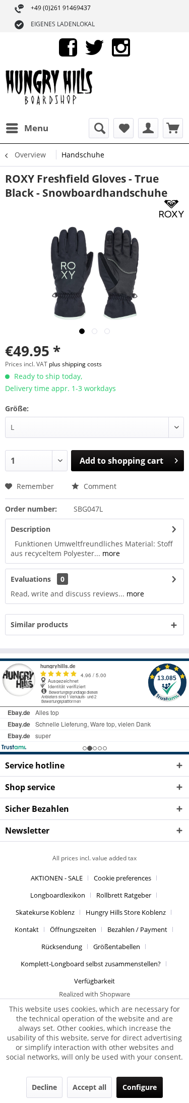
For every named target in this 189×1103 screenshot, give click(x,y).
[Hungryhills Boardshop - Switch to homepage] (50, 90)
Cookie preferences (122, 878)
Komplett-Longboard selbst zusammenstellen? (91, 963)
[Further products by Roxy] (171, 208)
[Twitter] (94, 46)
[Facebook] (68, 46)
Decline (44, 1087)
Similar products (39, 624)
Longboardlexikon (57, 895)
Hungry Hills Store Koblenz (126, 912)
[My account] (148, 128)
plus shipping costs (75, 364)
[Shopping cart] (173, 128)
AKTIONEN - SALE (57, 878)
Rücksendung (61, 946)
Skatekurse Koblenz (45, 912)
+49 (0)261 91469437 (61, 8)
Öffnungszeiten (73, 929)
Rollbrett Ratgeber (123, 895)
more (110, 553)
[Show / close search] (99, 128)
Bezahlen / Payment (137, 929)
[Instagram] (121, 46)
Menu (36, 128)
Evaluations (31, 579)
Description (30, 529)
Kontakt (27, 929)
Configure (139, 1087)
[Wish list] (123, 128)
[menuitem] (26, 128)
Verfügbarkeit (94, 980)
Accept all (89, 1087)
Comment (99, 486)
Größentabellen (116, 946)
